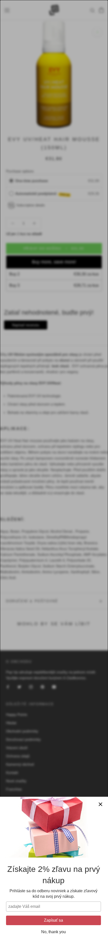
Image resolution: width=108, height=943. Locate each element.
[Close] (100, 804)
